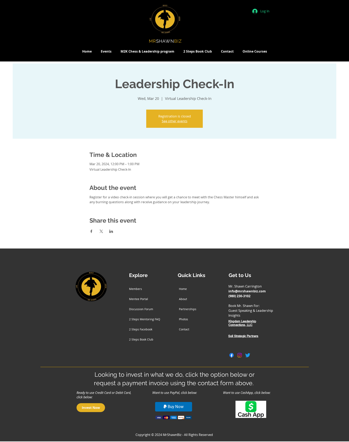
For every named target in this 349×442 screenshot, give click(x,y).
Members (135, 289)
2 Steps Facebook (140, 329)
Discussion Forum (141, 309)
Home (183, 289)
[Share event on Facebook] (91, 231)
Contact (184, 329)
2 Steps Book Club (141, 339)
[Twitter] (248, 355)
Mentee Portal (138, 299)
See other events (174, 121)
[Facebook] (231, 355)
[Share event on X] (101, 231)
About (183, 299)
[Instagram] (240, 355)
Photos (183, 319)
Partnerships (187, 309)
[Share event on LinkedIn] (111, 231)
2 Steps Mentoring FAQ (144, 319)
